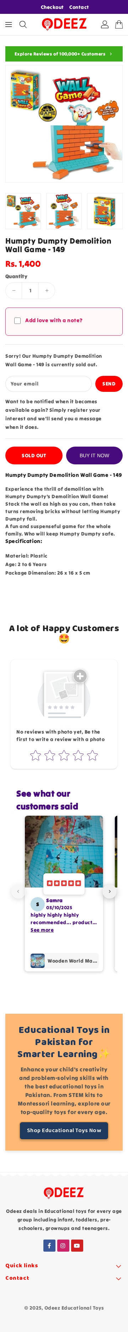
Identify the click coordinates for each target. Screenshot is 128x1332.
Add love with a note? (54, 320)
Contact (79, 7)
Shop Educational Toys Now (64, 1130)
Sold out (34, 455)
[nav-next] (109, 891)
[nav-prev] (18, 891)
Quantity (16, 276)
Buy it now (94, 455)
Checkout (52, 7)
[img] (64, 884)
